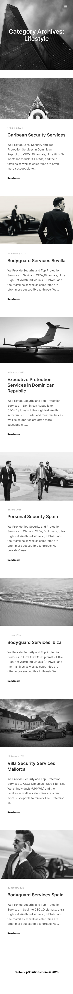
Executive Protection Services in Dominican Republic (30, 385)
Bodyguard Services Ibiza (34, 642)
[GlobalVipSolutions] (4, 6)
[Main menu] (66, 6)
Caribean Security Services (36, 135)
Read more (13, 178)
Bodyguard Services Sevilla (36, 260)
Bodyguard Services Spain (35, 894)
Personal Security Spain (32, 516)
